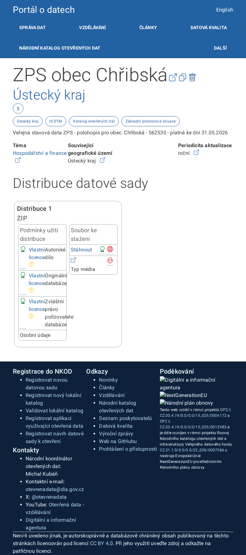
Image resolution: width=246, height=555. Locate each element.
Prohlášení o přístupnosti (128, 449)
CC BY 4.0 (101, 543)
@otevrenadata (49, 497)
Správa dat (32, 27)
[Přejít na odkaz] (17, 161)
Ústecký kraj (27, 121)
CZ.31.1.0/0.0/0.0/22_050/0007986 (192, 450)
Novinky (108, 380)
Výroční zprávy (116, 434)
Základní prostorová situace (151, 121)
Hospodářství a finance (40, 153)
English (224, 10)
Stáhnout (81, 250)
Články (148, 27)
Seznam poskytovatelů (125, 418)
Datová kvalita (209, 27)
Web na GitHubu (118, 441)
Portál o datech (44, 9)
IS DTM (55, 121)
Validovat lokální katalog (54, 411)
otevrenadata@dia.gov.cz (55, 489)
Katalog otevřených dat (94, 121)
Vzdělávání (92, 27)
